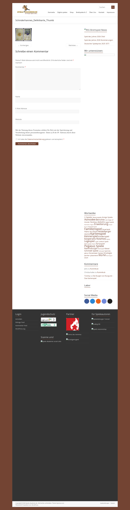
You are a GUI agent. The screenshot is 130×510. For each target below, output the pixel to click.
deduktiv (101, 222)
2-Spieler (88, 217)
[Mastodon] (92, 301)
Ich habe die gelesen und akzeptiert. (41, 139)
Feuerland (106, 229)
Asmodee (89, 219)
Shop (72, 12)
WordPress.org (20, 329)
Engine (92, 224)
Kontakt (101, 12)
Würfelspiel (109, 255)
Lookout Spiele (103, 241)
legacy (108, 239)
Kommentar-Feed (21, 326)
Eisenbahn (87, 224)
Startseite (51, 12)
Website (18, 119)
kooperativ (90, 238)
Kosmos (101, 238)
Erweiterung (101, 224)
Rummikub (94, 269)
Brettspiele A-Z (81, 12)
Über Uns (92, 12)
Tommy (87, 276)
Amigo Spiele (107, 217)
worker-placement (91, 255)
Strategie (108, 253)
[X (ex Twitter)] (109, 301)
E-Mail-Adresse (21, 108)
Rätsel (107, 248)
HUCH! (87, 234)
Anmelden (18, 319)
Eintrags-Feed (19, 322)
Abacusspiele (97, 217)
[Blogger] (98, 301)
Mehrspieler (88, 244)
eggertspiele (109, 222)
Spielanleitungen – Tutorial (107, 503)
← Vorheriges (23, 45)
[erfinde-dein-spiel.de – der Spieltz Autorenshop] (99, 329)
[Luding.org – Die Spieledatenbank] (96, 324)
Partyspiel (100, 243)
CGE (106, 220)
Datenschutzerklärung (36, 139)
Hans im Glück (90, 231)
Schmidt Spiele (91, 250)
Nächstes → (73, 45)
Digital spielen (62, 12)
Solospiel (101, 251)
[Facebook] (86, 301)
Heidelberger (104, 231)
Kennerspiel (91, 236)
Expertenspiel (92, 227)
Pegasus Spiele (94, 246)
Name (17, 97)
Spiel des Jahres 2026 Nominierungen (98, 40)
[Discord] (104, 301)
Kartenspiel (98, 234)
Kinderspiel (103, 236)
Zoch (86, 258)
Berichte (100, 219)
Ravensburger (91, 248)
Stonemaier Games (96, 253)
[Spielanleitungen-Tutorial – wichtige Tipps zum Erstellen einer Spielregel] (100, 319)
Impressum (111, 12)
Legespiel (89, 241)
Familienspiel (93, 229)
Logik (96, 241)
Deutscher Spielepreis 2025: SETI (96, 44)
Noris (93, 244)
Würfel (102, 255)
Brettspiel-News (98, 29)
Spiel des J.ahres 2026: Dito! (94, 36)
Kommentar (20, 67)
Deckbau (93, 222)
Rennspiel (101, 249)
